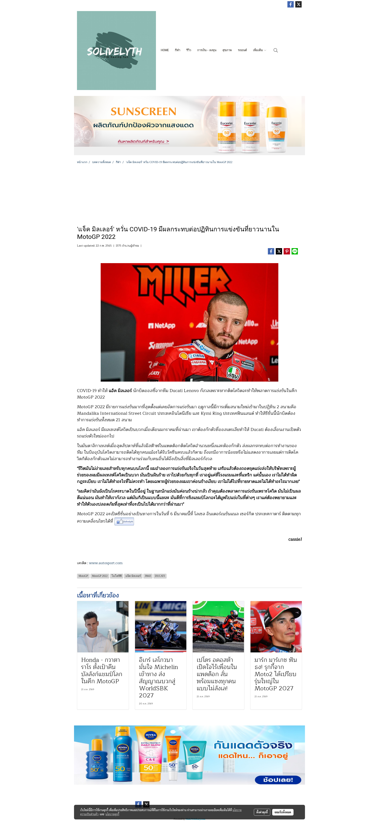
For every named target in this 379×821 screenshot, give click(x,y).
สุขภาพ (227, 50)
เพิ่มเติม (258, 50)
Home (165, 50)
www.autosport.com (106, 563)
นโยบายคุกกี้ (112, 814)
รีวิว (188, 50)
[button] (275, 50)
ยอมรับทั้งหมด (283, 812)
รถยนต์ (242, 50)
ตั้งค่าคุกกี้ (262, 812)
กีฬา (177, 50)
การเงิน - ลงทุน (206, 50)
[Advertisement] (189, 193)
